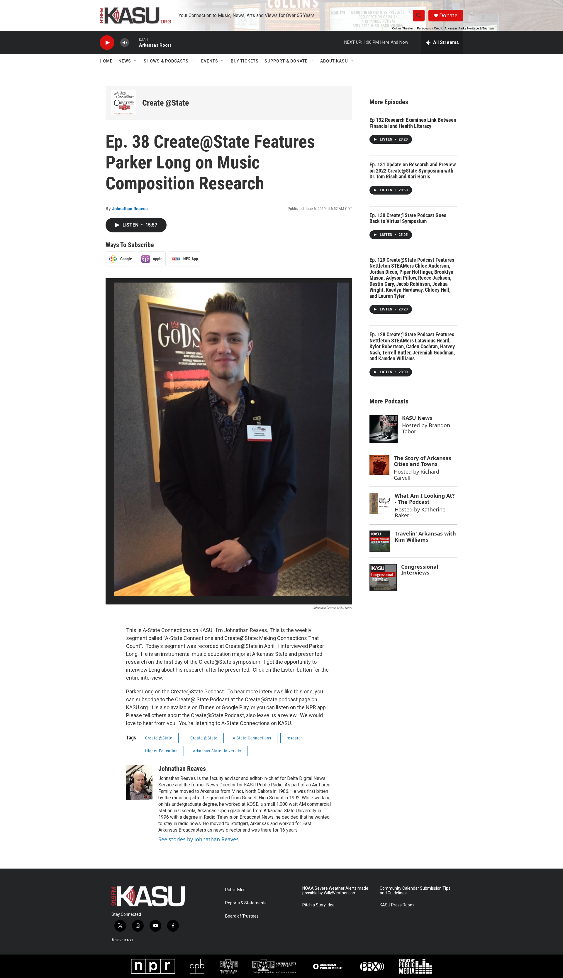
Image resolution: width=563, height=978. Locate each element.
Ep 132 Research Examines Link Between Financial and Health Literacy (412, 123)
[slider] (134, 42)
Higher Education (161, 751)
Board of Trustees (242, 916)
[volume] (125, 42)
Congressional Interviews (419, 569)
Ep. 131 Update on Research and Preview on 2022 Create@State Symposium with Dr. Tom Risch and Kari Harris (412, 170)
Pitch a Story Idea (318, 905)
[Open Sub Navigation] (135, 61)
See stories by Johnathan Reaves (198, 839)
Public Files (235, 890)
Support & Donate (286, 61)
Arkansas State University (217, 751)
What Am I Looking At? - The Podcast (425, 498)
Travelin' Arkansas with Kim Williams (425, 536)
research (294, 738)
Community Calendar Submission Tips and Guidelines (415, 890)
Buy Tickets (245, 61)
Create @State (165, 103)
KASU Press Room (397, 905)
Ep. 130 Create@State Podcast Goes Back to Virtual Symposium (407, 218)
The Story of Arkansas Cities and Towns (422, 461)
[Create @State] (123, 102)
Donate (448, 15)
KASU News (417, 417)
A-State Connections (252, 738)
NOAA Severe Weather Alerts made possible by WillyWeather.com (335, 890)
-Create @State (203, 738)
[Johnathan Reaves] (139, 782)
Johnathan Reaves (130, 209)
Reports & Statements (246, 903)
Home (106, 61)
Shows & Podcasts (166, 61)
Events (209, 61)
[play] (107, 42)
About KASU (334, 61)
